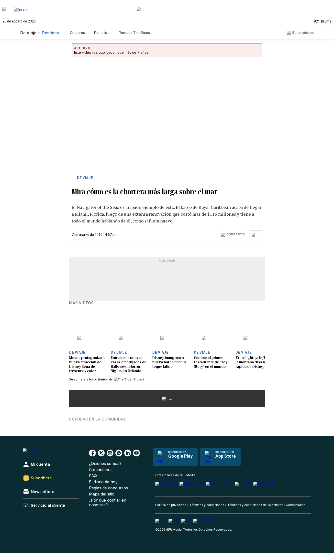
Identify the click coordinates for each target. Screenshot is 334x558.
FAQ (93, 476)
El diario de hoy (103, 482)
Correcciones (295, 505)
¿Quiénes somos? (105, 463)
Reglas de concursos (108, 488)
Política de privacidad (170, 505)
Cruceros (77, 33)
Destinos (50, 32)
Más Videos (81, 303)
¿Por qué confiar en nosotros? (107, 502)
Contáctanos (100, 469)
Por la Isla (102, 33)
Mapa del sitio (101, 494)
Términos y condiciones (206, 505)
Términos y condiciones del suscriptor (255, 505)
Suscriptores (303, 33)
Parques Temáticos (134, 33)
